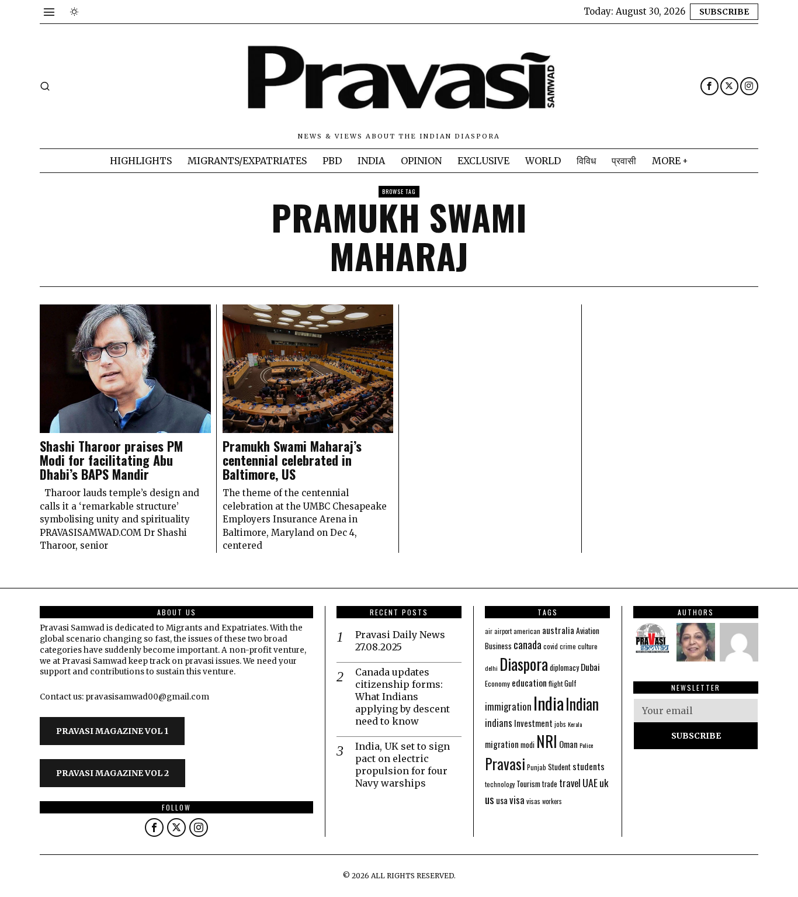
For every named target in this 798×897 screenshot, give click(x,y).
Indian (582, 703)
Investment (533, 723)
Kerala (575, 724)
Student (559, 767)
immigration (508, 706)
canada (528, 644)
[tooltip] (709, 86)
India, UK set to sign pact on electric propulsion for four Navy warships (402, 764)
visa (517, 799)
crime (568, 646)
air (488, 631)
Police (586, 745)
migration (502, 743)
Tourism (528, 783)
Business (498, 646)
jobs (560, 724)
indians (498, 723)
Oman (568, 743)
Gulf (570, 683)
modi (528, 744)
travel (570, 782)
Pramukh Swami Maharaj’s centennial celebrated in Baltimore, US (292, 460)
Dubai (590, 667)
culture (588, 646)
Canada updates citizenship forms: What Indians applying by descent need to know (402, 696)
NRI (546, 741)
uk (603, 782)
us (489, 799)
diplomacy (564, 667)
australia (558, 629)
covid (550, 646)
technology (500, 784)
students (589, 766)
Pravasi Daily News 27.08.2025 (400, 641)
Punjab (536, 767)
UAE (590, 782)
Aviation (587, 630)
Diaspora (523, 664)
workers (552, 801)
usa (502, 800)
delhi (491, 668)
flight (556, 683)
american (527, 631)
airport (503, 631)
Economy (497, 683)
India (548, 702)
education (529, 683)
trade (549, 783)
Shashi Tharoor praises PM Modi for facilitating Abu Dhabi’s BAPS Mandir (111, 460)
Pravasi (505, 763)
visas (533, 801)
